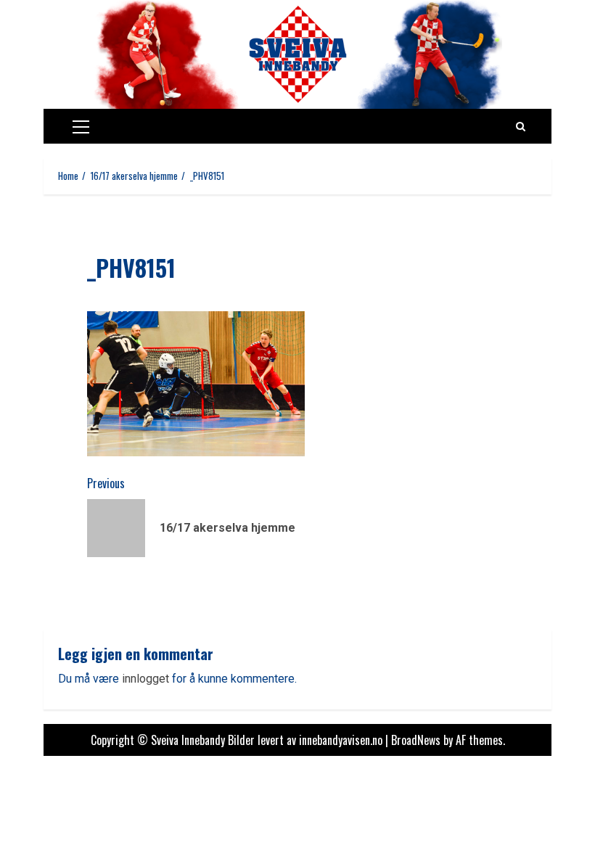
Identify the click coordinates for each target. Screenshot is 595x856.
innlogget (145, 679)
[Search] (520, 126)
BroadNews (415, 740)
